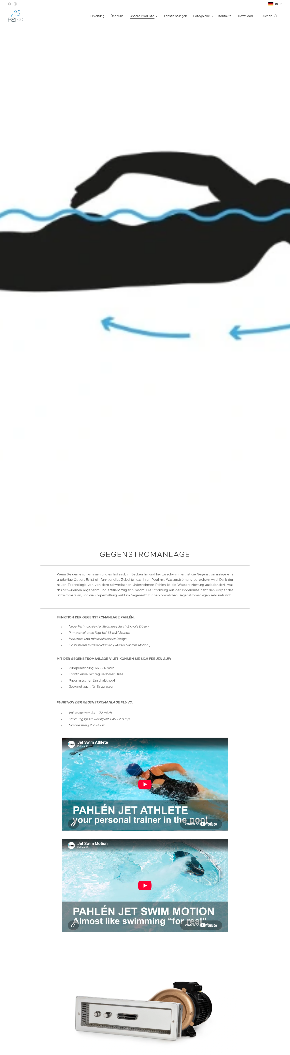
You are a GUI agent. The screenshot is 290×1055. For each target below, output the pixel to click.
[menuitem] (99, 16)
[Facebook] (9, 4)
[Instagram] (15, 4)
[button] (269, 16)
